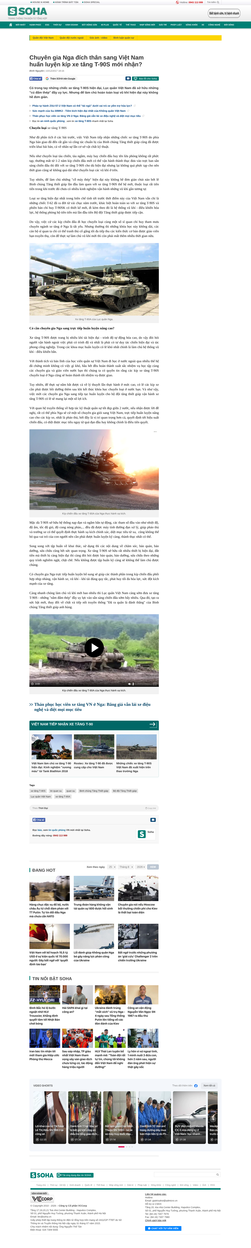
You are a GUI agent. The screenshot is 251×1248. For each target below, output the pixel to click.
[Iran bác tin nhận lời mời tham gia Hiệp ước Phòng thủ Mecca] (44, 1038)
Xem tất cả (209, 1085)
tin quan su (56, 791)
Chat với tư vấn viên (164, 1228)
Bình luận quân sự (123, 37)
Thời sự (57, 25)
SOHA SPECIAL (92, 2)
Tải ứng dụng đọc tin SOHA (76, 1175)
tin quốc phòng (56, 830)
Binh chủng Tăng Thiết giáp (94, 791)
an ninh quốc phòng (52, 121)
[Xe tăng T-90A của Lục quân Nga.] (94, 279)
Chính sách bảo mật (155, 1220)
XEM (153, 866)
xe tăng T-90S (83, 121)
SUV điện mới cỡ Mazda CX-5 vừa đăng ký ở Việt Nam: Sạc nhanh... (189, 1130)
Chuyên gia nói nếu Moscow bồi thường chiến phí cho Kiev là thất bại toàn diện (137, 908)
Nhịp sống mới (147, 25)
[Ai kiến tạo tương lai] (223, 13)
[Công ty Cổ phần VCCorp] (78, 1197)
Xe (203, 25)
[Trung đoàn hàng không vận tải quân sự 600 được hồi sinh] (94, 888)
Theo (94, 808)
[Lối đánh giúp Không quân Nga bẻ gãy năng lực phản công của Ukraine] (94, 936)
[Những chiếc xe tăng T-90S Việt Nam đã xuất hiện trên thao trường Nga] (136, 747)
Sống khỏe (192, 25)
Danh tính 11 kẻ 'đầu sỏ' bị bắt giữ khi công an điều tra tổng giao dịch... (84, 1130)
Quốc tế (117, 25)
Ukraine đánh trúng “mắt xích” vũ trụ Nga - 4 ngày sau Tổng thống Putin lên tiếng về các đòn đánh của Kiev (110, 1015)
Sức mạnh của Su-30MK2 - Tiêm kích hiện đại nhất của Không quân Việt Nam (79, 110)
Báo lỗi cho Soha (148, 78)
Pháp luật (176, 25)
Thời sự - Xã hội (57, 1185)
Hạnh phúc (35, 25)
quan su (70, 791)
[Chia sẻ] (35, 79)
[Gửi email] (128, 78)
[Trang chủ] (27, 13)
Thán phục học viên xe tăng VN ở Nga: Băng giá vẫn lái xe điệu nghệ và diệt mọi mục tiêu (86, 115)
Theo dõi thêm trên (182, 1085)
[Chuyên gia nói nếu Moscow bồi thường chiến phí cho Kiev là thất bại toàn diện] (138, 888)
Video (195, 1185)
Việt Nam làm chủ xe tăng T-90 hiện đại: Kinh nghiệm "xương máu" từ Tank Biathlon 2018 (51, 767)
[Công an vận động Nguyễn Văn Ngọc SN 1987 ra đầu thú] (143, 994)
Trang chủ (41, 1185)
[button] (121, 1146)
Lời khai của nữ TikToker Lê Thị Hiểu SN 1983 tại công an (49, 1130)
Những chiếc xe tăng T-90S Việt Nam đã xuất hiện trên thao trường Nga (134, 767)
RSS (212, 1185)
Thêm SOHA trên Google (62, 78)
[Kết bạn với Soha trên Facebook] (142, 834)
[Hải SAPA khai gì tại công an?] (77, 994)
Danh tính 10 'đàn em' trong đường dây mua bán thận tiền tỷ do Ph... (154, 1130)
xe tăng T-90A (62, 796)
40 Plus (105, 25)
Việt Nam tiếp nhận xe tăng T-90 (62, 724)
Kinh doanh (71, 25)
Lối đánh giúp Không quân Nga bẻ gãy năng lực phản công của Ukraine (94, 956)
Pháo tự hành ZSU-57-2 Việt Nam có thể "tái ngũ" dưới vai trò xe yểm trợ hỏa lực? (82, 105)
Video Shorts (43, 1085)
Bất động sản (89, 25)
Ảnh (204, 1185)
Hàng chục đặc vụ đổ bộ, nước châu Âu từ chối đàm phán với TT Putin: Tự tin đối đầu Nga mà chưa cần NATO (49, 910)
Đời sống (229, 25)
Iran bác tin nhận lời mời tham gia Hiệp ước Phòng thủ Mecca (44, 1055)
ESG (47, 25)
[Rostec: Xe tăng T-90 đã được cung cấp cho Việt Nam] (94, 747)
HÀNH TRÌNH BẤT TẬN (66, 2)
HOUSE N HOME (40, 2)
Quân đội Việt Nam (43, 37)
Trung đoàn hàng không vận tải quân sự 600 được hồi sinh (93, 906)
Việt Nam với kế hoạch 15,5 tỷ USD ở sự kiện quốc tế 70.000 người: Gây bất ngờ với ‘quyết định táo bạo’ (48, 958)
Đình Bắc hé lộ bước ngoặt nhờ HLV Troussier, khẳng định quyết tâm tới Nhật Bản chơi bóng (44, 1015)
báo (40, 830)
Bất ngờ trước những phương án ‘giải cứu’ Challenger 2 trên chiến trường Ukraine (138, 956)
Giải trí (162, 25)
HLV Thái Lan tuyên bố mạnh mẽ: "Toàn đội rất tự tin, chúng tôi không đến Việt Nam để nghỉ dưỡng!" (110, 1059)
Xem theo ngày (96, 866)
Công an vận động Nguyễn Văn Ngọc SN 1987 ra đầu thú (141, 1011)
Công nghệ (214, 25)
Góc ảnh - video (98, 37)
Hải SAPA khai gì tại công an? (75, 1010)
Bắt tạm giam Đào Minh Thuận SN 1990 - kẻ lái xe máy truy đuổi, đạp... (119, 1130)
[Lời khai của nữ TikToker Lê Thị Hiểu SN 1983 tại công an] (49, 1117)
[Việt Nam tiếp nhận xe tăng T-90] (153, 725)
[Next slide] (213, 1119)
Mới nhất (20, 25)
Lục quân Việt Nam (41, 796)
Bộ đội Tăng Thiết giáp (125, 791)
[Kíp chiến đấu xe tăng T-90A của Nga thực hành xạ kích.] (94, 469)
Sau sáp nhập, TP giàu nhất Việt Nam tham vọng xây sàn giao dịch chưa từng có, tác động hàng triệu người (77, 1059)
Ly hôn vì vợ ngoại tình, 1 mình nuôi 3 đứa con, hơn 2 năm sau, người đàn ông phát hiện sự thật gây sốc (143, 1059)
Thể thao (131, 25)
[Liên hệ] (153, 820)
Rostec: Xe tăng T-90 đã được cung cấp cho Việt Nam (93, 765)
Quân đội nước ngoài (72, 37)
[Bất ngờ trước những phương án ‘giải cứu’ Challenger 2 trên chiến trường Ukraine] (138, 936)
